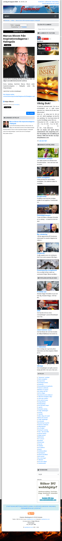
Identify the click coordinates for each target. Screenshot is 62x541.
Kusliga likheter (42, 402)
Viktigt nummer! (42, 435)
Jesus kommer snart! (44, 330)
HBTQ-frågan (41, 393)
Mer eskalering (42, 234)
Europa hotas (41, 196)
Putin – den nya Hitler (43, 431)
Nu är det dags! (42, 458)
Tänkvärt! (40, 414)
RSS (57, 3)
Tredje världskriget (43, 419)
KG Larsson (41, 438)
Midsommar (41, 437)
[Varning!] (48, 360)
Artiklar (12, 20)
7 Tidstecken (41, 347)
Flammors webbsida (43, 388)
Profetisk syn (41, 292)
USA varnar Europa (43, 400)
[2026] (48, 305)
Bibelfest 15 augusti (43, 389)
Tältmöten (40, 459)
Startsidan (7, 20)
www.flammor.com (45, 519)
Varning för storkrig (43, 430)
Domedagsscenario (43, 215)
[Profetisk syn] (48, 286)
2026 (38, 311)
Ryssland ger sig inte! (43, 423)
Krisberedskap (41, 403)
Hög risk (40, 444)
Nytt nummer (41, 456)
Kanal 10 (32, 506)
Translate (24, 27)
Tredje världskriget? (43, 410)
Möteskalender (22, 506)
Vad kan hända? (42, 433)
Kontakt (41, 1)
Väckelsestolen (42, 463)
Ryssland (40, 440)
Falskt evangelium (43, 177)
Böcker (38, 506)
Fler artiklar (30, 113)
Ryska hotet (41, 442)
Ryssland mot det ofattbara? (45, 395)
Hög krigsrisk (41, 452)
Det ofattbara (41, 447)
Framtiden (40, 445)
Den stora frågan (42, 461)
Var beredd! (41, 421)
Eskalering (40, 253)
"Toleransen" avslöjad (44, 158)
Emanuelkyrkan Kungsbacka (47, 270)
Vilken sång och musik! (44, 416)
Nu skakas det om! (43, 391)
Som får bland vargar (43, 405)
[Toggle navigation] (55, 16)
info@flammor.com (31, 519)
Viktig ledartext (42, 426)
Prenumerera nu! (48, 3)
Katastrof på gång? (43, 454)
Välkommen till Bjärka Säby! (45, 396)
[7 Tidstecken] (48, 341)
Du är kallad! (41, 428)
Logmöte (40, 407)
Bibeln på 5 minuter (43, 417)
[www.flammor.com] (31, 9)
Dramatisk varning (42, 409)
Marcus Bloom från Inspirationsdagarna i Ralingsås (28, 20)
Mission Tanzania (52, 1)
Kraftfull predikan (42, 451)
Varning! (40, 366)
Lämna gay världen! (43, 398)
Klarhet (40, 449)
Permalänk (16, 104)
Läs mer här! (43, 141)
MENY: (7, 16)
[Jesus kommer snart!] (48, 324)
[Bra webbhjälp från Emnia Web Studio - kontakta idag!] (48, 491)
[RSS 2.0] (31, 513)
